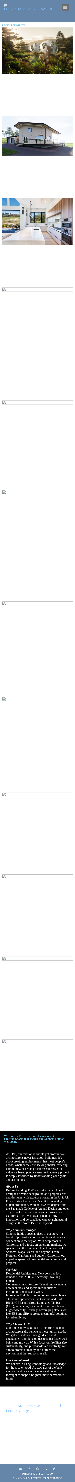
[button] (65, 7)
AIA (21, 1406)
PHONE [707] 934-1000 (37, 1473)
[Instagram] (29, 1468)
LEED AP (32, 1406)
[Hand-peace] (54, 1468)
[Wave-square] (46, 1468)
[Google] (37, 1468)
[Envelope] (20, 1468)
